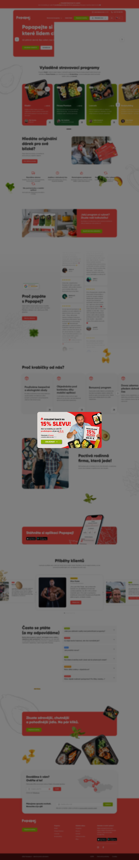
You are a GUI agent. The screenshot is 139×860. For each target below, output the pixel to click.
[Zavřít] (98, 414)
